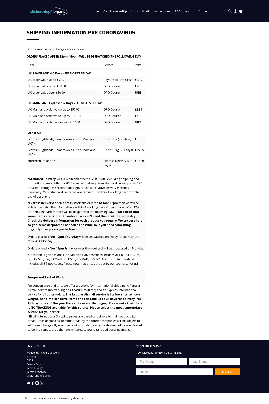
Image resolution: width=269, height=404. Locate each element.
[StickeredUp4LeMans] (49, 11)
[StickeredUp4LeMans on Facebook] (32, 383)
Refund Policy (35, 368)
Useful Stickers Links (39, 375)
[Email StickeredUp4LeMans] (28, 383)
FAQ (178, 11)
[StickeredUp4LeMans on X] (41, 383)
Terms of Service (37, 372)
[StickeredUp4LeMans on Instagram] (37, 383)
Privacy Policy (35, 364)
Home (94, 11)
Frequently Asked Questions (43, 352)
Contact (203, 11)
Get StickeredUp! (115, 11)
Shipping (31, 356)
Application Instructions (154, 11)
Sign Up (227, 371)
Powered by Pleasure (71, 398)
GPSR (30, 360)
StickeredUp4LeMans (46, 398)
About (189, 11)
